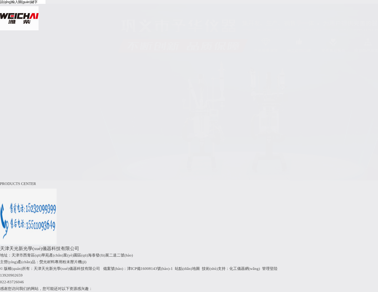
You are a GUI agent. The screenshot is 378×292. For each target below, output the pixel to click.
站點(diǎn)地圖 (187, 269)
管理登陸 (269, 269)
